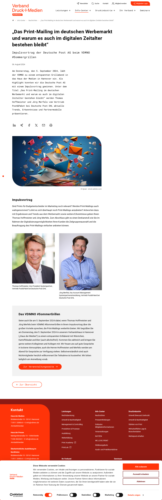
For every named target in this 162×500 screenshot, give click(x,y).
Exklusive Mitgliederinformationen (104, 425)
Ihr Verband (126, 10)
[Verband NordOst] (13, 20)
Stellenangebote (101, 445)
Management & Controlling (72, 424)
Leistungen (62, 10)
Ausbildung (66, 433)
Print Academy (68, 443)
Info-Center (81, 10)
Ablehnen (141, 481)
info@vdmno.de (32, 423)
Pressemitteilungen (102, 420)
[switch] (73, 495)
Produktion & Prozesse (70, 429)
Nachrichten (100, 415)
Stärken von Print (135, 424)
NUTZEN (98, 436)
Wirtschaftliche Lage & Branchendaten (137, 430)
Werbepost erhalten (136, 436)
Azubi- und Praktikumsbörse (106, 450)
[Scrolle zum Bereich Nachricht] (5, 177)
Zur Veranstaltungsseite (38, 366)
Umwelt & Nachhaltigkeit (71, 420)
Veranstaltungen (101, 432)
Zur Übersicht (28, 384)
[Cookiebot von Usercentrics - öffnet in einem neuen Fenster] (16, 495)
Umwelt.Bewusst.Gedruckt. (139, 415)
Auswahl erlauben (141, 474)
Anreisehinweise (17, 426)
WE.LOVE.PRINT (101, 441)
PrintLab (65, 447)
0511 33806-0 (17, 423)
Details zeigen (134, 495)
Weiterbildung (67, 438)
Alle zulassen (141, 467)
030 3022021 (17, 439)
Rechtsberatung (68, 415)
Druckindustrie (104, 10)
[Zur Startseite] (27, 10)
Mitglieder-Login (142, 3)
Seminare (145, 10)
